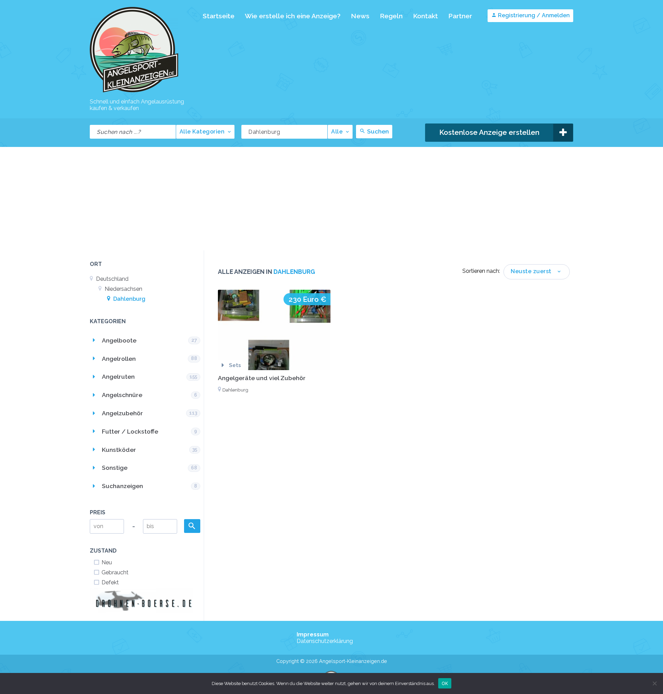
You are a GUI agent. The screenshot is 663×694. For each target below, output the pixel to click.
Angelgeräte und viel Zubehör (262, 377)
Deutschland (111, 279)
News (360, 16)
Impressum (313, 634)
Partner (460, 16)
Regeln (391, 16)
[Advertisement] (331, 198)
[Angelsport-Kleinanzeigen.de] (134, 92)
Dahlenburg (128, 299)
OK (445, 683)
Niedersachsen (122, 289)
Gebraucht (115, 572)
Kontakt (425, 16)
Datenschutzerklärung (325, 641)
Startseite (218, 16)
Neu (107, 562)
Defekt (110, 582)
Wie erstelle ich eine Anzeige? (292, 16)
